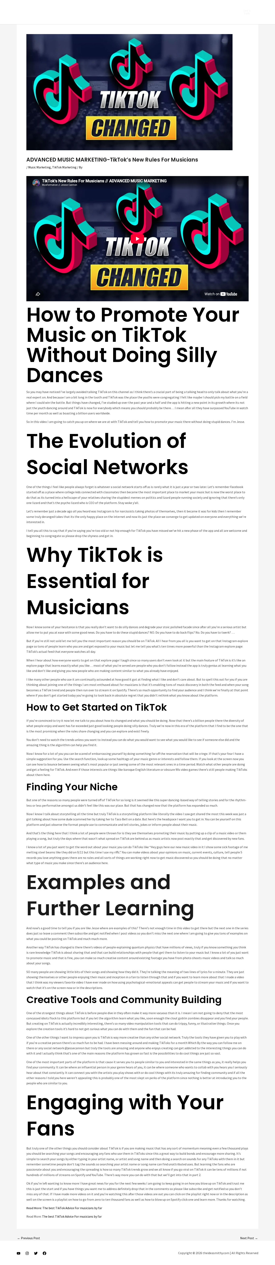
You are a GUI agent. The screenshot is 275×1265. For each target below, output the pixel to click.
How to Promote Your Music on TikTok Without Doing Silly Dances (133, 344)
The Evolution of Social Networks (107, 454)
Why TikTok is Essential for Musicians (94, 581)
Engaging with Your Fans (125, 1115)
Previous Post (28, 1238)
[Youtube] (18, 1253)
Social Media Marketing (48, 18)
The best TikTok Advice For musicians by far (72, 1208)
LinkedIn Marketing (82, 6)
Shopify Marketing (192, 6)
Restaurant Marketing (146, 6)
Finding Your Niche (72, 787)
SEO (171, 6)
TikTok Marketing (83, 18)
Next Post (249, 1238)
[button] (248, 12)
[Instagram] (27, 1253)
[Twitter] (36, 1253)
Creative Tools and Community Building (124, 999)
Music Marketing (113, 6)
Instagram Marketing (47, 6)
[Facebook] (44, 1253)
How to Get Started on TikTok (96, 707)
